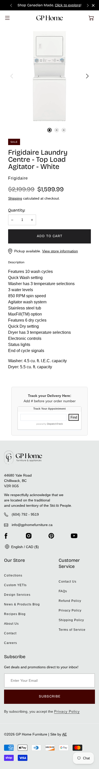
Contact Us (67, 581)
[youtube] (74, 535)
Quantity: (16, 210)
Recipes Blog (15, 614)
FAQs (63, 591)
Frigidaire (18, 178)
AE (64, 734)
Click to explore (67, 5)
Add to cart (49, 236)
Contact (10, 633)
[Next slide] (88, 5)
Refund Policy (70, 601)
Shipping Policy (71, 620)
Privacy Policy (70, 610)
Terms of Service (72, 630)
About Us (11, 623)
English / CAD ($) (24, 547)
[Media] (49, 76)
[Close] (93, 5)
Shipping (15, 198)
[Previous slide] (11, 5)
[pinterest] (51, 535)
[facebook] (5, 535)
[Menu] (7, 18)
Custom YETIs (15, 585)
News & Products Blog (22, 604)
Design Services (17, 595)
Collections (13, 575)
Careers (10, 643)
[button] (91, 18)
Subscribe (49, 696)
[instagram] (28, 535)
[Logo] (49, 17)
